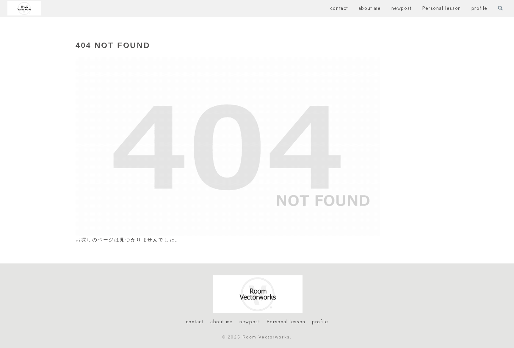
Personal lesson (286, 321)
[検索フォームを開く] (500, 8)
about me (221, 321)
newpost (249, 321)
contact (195, 321)
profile (320, 321)
